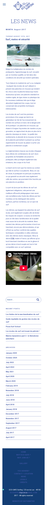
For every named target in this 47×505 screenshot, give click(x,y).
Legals (23, 479)
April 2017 (10, 437)
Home (23, 452)
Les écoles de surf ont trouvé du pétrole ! (22, 331)
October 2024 (11, 358)
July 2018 (10, 395)
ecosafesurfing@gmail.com (23, 493)
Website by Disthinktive (23, 501)
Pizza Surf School (13, 327)
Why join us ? (23, 458)
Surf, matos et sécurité (18, 39)
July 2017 (10, 433)
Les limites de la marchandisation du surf (22, 314)
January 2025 (11, 353)
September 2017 (12, 423)
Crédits (23, 482)
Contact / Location (23, 474)
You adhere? (23, 471)
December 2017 (12, 414)
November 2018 (12, 390)
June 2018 (10, 400)
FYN (12, 238)
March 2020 (11, 381)
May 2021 (10, 372)
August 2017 (11, 428)
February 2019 (12, 386)
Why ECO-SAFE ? (23, 455)
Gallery (23, 463)
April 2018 (10, 405)
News (23, 477)
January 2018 (11, 409)
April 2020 (10, 376)
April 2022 (10, 367)
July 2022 (10, 362)
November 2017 (12, 419)
